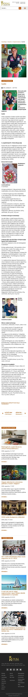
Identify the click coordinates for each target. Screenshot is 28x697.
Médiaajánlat (21, 673)
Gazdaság (3, 677)
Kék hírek (12, 677)
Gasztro (10, 42)
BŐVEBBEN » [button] (4, 461)
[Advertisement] (14, 26)
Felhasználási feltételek (21, 680)
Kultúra (3, 679)
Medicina (3, 683)
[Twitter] (17, 669)
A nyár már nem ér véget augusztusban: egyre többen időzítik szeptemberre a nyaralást (13, 593)
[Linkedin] (11, 669)
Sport (2, 685)
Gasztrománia (16, 42)
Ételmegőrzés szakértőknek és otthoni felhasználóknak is (11, 447)
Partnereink (21, 677)
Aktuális (3, 675)
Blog (19, 684)
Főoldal (3, 673)
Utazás (11, 675)
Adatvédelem (21, 682)
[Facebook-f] (7, 669)
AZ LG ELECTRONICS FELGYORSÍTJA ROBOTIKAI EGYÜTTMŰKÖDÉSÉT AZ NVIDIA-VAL (13, 629)
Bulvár (3, 689)
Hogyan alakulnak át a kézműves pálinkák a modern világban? (12, 482)
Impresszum (21, 675)
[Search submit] (20, 8)
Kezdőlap (4, 42)
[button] (25, 8)
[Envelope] (20, 669)
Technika (3, 681)
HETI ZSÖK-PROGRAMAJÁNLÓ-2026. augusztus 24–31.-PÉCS (13, 557)
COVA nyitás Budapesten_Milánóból (12, 517)
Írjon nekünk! (21, 686)
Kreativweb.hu (16, 695)
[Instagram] (14, 669)
